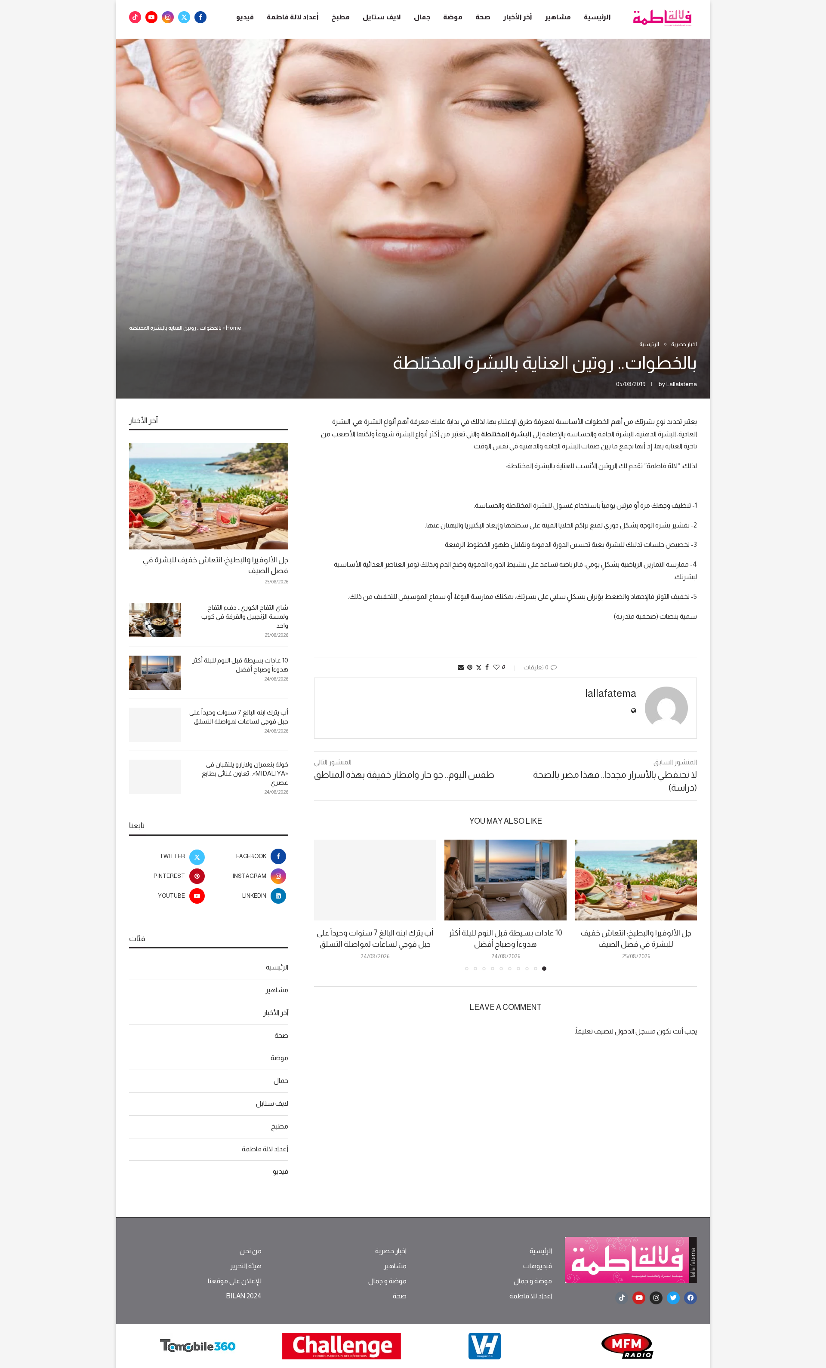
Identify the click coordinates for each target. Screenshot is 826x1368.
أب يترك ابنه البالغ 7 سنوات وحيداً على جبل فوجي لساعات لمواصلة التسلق (238, 717)
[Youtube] (151, 17)
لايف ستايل (382, 17)
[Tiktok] (135, 17)
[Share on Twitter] (479, 667)
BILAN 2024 (244, 1296)
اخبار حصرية (391, 1251)
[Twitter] (184, 17)
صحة (482, 17)
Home (233, 328)
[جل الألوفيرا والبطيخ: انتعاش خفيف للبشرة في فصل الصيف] (636, 880)
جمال (422, 17)
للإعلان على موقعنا (235, 1281)
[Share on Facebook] (487, 667)
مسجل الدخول (635, 1031)
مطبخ (340, 17)
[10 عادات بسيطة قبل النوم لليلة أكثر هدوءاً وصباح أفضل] (505, 880)
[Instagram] (168, 17)
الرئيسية (597, 17)
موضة (452, 17)
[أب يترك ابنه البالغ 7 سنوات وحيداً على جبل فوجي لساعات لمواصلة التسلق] (375, 880)
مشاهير (558, 17)
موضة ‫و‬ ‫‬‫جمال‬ (533, 1281)
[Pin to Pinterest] (469, 667)
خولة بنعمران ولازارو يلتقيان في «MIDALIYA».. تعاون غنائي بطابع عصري (245, 773)
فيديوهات (537, 1266)
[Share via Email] (461, 667)
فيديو (245, 17)
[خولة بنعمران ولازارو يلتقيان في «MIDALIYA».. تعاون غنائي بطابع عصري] (155, 777)
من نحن (251, 1251)
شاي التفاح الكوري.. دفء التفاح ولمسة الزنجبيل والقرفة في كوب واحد (244, 616)
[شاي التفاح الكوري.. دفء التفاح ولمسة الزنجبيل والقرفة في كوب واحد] (155, 620)
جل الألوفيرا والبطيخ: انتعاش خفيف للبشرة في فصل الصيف (215, 565)
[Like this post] (496, 667)
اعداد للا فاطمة (530, 1296)
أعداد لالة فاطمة (292, 17)
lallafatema (681, 383)
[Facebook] (200, 17)
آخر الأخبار (517, 17)
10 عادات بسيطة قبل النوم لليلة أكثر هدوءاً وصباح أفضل (240, 664)
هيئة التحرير (246, 1266)
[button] (325, 904)
